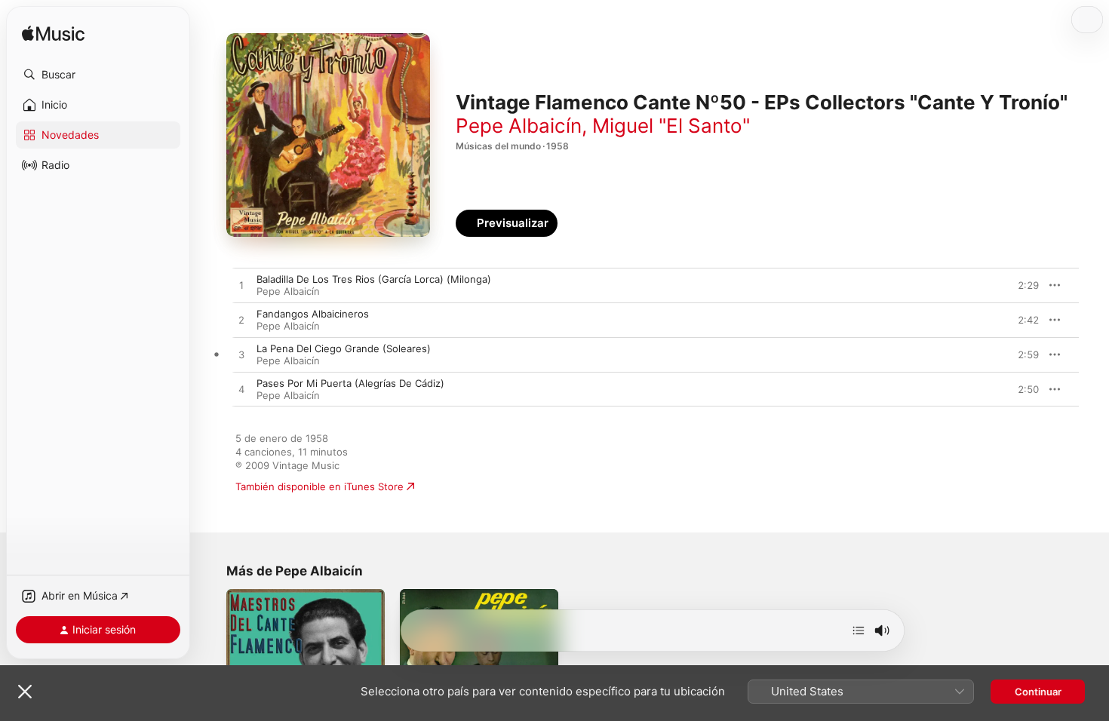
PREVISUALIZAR (1010, 285)
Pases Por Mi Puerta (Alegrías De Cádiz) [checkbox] (350, 383)
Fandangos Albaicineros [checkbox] (313, 314)
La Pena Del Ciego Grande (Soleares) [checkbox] (344, 348)
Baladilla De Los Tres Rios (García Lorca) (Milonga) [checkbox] (374, 279)
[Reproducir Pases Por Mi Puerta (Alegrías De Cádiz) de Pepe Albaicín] (241, 390)
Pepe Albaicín (519, 125)
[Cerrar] (25, 691)
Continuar (1038, 692)
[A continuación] (858, 630)
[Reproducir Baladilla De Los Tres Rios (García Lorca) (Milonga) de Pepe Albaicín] (241, 286)
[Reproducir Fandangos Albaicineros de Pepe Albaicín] (241, 320)
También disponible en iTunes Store (319, 486)
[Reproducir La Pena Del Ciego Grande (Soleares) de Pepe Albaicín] (241, 355)
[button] (98, 74)
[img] (53, 34)
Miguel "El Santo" (671, 125)
